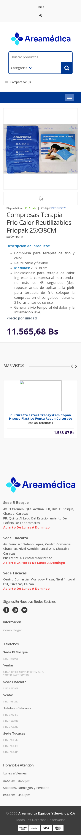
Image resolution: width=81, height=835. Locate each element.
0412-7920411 (10, 752)
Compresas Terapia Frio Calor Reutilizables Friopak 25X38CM (38, 222)
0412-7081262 (10, 701)
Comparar (16, 236)
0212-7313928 (10, 658)
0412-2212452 (10, 714)
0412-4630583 (28, 672)
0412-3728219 (10, 726)
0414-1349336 (10, 672)
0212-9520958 (10, 688)
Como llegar (12, 630)
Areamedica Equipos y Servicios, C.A (46, 813)
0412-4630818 (10, 720)
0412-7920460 (10, 745)
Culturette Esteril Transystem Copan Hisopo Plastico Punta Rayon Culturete (40, 417)
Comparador (20, 82)
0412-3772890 (22, 675)
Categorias (19, 68)
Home (40, 6)
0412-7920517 (10, 739)
